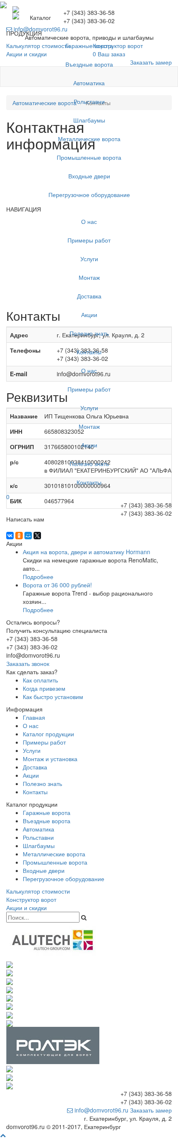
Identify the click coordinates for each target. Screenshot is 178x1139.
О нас (89, 221)
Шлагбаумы (89, 120)
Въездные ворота (89, 64)
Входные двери (89, 176)
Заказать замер (151, 1110)
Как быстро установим (53, 696)
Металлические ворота (89, 139)
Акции (89, 314)
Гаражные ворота (89, 45)
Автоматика (89, 83)
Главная (34, 717)
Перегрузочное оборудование (89, 194)
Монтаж (89, 277)
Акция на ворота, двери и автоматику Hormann (86, 552)
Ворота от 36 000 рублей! (57, 585)
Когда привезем (44, 688)
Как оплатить (40, 680)
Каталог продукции (48, 734)
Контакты (89, 352)
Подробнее (38, 576)
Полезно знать (89, 333)
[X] (37, 535)
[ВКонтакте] (10, 535)
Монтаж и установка (50, 759)
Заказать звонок (27, 663)
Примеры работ (89, 240)
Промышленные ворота (89, 157)
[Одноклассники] (19, 535)
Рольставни (89, 101)
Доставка (89, 296)
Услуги (89, 259)
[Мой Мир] (28, 535)
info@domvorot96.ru (100, 1110)
